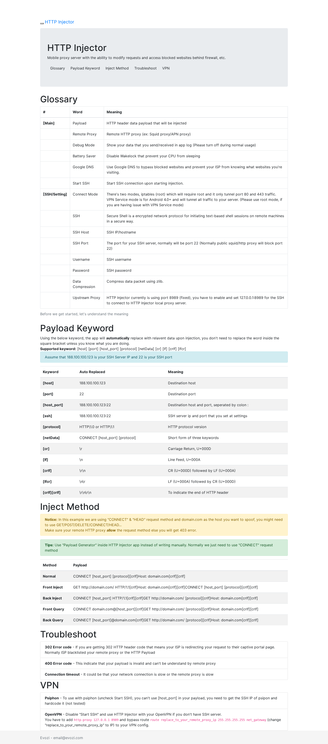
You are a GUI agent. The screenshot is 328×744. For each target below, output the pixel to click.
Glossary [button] (57, 68)
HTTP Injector (59, 22)
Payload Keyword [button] (85, 68)
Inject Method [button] (117, 68)
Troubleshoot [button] (145, 68)
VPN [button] (166, 68)
